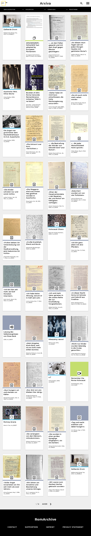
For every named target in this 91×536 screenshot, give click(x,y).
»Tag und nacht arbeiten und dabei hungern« (78, 424)
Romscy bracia (10, 422)
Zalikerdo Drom (10, 29)
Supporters (31, 527)
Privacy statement (73, 527)
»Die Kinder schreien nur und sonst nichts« (11, 192)
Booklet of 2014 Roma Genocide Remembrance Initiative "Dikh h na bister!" (33, 97)
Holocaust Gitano (56, 229)
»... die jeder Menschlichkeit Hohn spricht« (77, 145)
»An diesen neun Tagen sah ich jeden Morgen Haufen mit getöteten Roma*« (79, 47)
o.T (50, 377)
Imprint (50, 527)
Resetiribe (73, 9)
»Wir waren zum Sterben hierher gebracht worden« (57, 484)
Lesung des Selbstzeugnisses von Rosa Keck (11, 334)
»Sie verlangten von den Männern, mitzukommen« (34, 436)
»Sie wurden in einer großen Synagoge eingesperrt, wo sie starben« (55, 438)
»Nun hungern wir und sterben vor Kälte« (11, 392)
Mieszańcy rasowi (56, 339)
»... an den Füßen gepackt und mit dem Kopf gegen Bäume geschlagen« (56, 47)
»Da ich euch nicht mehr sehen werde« (79, 97)
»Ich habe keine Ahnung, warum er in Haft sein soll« (34, 296)
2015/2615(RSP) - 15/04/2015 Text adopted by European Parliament (33, 47)
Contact (12, 527)
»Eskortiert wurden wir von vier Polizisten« (78, 193)
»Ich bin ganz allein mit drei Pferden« (77, 245)
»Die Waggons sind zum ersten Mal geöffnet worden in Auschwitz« (33, 193)
